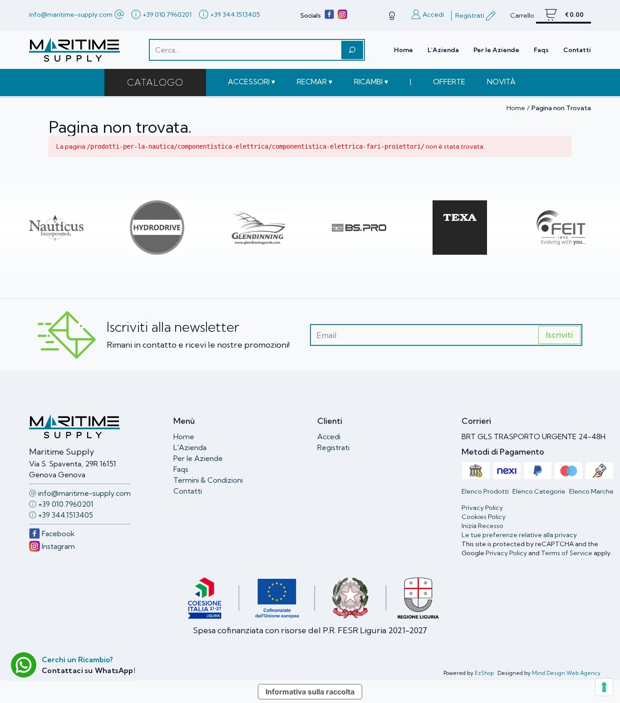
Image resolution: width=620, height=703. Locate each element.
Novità (501, 81)
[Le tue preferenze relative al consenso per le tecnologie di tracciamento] (604, 687)
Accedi (328, 436)
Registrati (333, 447)
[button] (251, 81)
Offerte (449, 81)
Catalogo (155, 82)
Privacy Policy (506, 553)
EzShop (484, 672)
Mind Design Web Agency (566, 672)
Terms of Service (566, 553)
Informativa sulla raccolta (310, 691)
